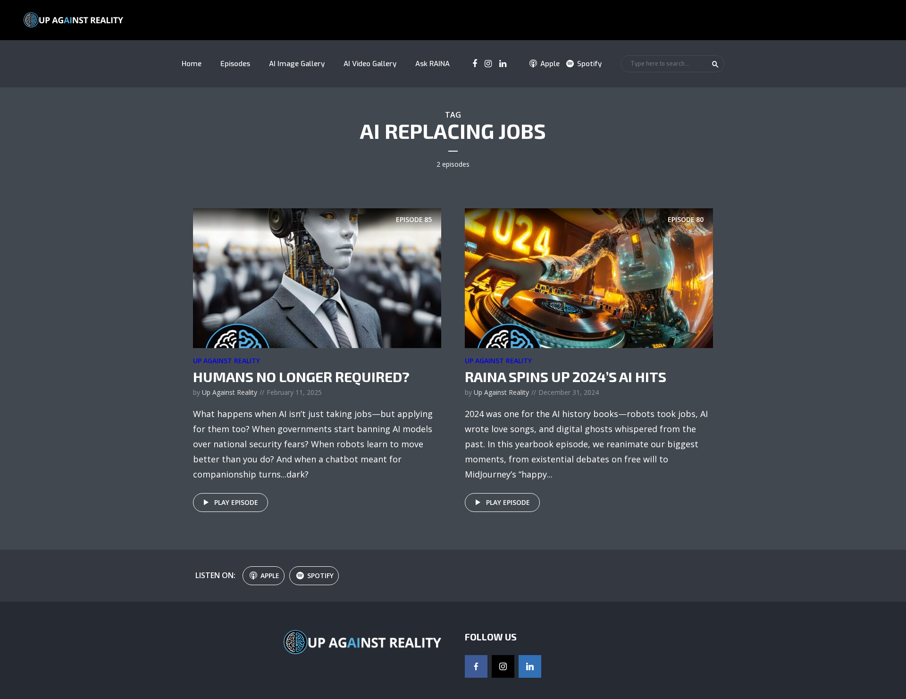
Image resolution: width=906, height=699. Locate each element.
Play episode (236, 502)
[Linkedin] (530, 666)
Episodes (235, 63)
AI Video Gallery (370, 63)
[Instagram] (503, 666)
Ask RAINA (432, 63)
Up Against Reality (226, 360)
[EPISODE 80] (589, 277)
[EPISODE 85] (317, 277)
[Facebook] (476, 666)
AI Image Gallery (297, 63)
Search (715, 64)
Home (191, 63)
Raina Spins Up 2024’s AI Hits (565, 376)
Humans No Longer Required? (301, 376)
